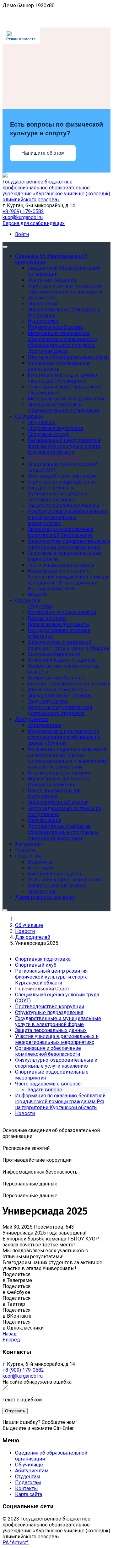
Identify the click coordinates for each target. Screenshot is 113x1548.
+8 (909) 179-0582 (23, 211)
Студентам (27, 1477)
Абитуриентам (31, 1471)
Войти (22, 234)
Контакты (26, 1488)
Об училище (29, 1465)
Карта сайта (28, 1494)
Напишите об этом (43, 153)
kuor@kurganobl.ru (23, 217)
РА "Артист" (16, 1542)
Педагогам (28, 1482)
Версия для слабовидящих (34, 223)
